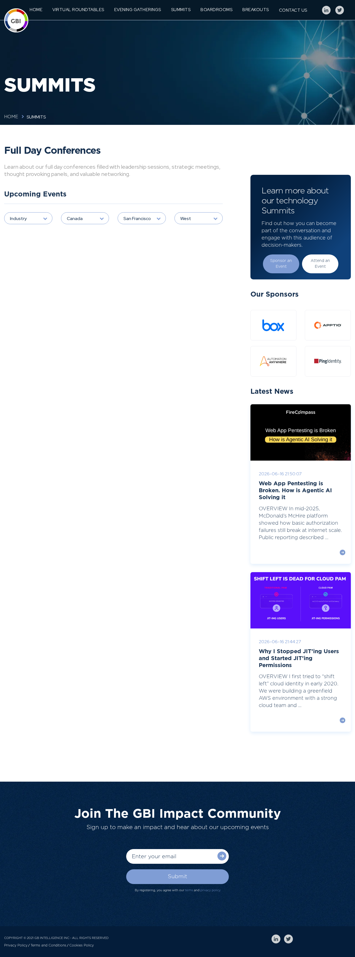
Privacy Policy (15, 945)
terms (189, 890)
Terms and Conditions (48, 945)
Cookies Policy (81, 945)
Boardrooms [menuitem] (216, 9)
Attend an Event (320, 264)
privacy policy (210, 890)
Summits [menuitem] (181, 9)
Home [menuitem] (36, 9)
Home (11, 117)
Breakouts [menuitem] (255, 9)
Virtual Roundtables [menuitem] (78, 9)
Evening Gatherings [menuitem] (137, 9)
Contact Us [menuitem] (293, 10)
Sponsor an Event (281, 264)
